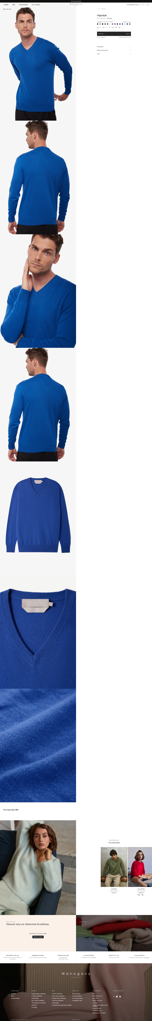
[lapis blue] (117, 24)
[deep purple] (127, 24)
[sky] (125, 24)
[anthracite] (120, 24)
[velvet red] (115, 24)
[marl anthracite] (105, 24)
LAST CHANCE (36, 4)
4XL (119, 27)
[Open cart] (148, 4)
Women (6, 4)
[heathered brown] (112, 24)
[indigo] (129, 24)
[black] (102, 24)
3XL (116, 27)
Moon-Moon (26, 1019)
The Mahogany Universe (133, 4)
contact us (146, 957)
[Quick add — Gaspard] (125, 884)
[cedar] (122, 24)
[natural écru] (110, 24)
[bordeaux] (107, 24)
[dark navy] (97, 24)
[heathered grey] (100, 24)
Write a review (38, 937)
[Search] (141, 4)
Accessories (23, 4)
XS (98, 27)
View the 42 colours (126, 21)
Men (13, 4)
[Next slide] (147, 871)
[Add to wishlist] (130, 9)
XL (110, 27)
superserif (17, 1019)
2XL (113, 27)
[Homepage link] (76, 5)
